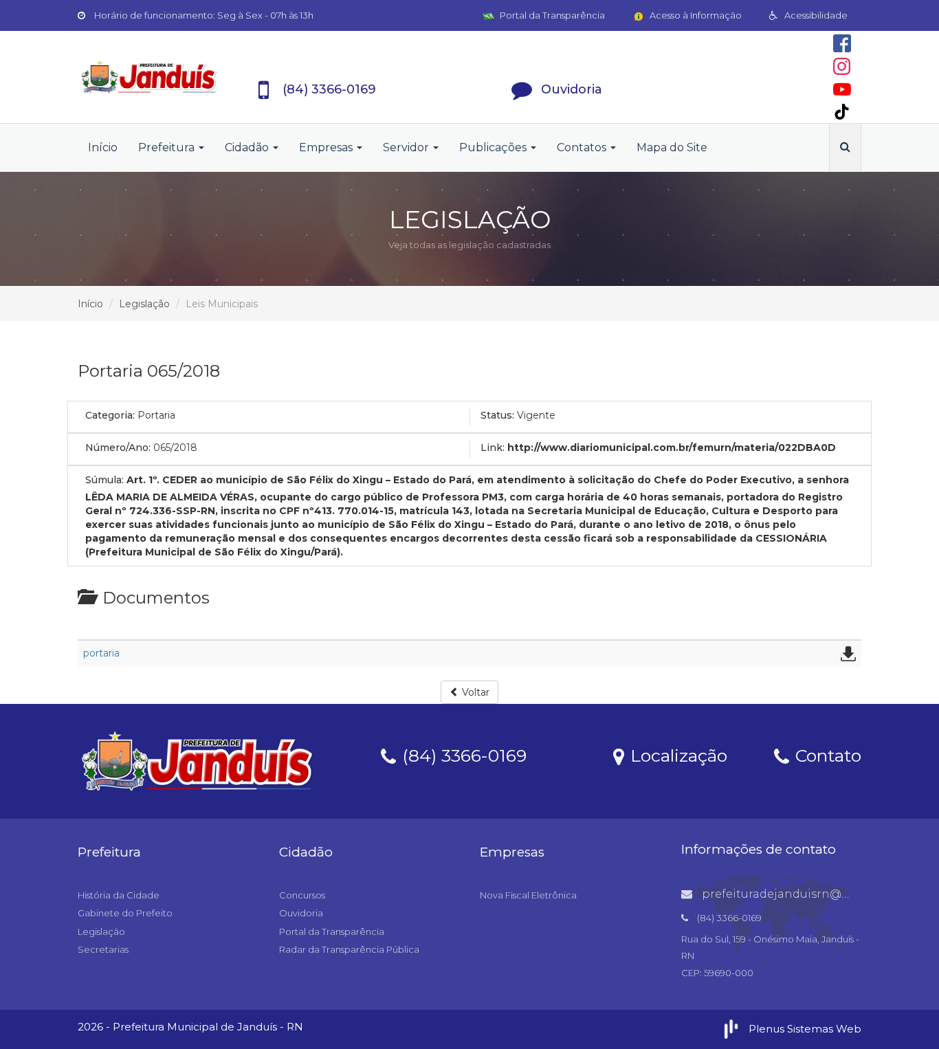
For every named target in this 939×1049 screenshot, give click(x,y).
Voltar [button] (474, 692)
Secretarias (103, 949)
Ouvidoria (301, 912)
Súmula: (104, 480)
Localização (676, 754)
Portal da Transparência (551, 15)
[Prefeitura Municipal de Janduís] (149, 77)
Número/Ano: (118, 447)
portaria (101, 653)
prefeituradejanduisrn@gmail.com (801, 894)
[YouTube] (842, 89)
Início (103, 147)
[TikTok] (842, 112)
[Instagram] (841, 66)
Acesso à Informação (695, 15)
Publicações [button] (494, 147)
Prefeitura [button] (167, 147)
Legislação (144, 304)
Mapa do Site (672, 147)
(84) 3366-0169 (462, 754)
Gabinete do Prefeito (125, 912)
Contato (826, 754)
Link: (492, 447)
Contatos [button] (583, 147)
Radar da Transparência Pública (349, 949)
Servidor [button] (407, 147)
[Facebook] (842, 43)
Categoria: (110, 415)
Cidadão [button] (248, 147)
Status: (497, 415)
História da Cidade (118, 895)
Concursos (302, 895)
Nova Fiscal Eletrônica (528, 895)
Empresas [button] (327, 147)
